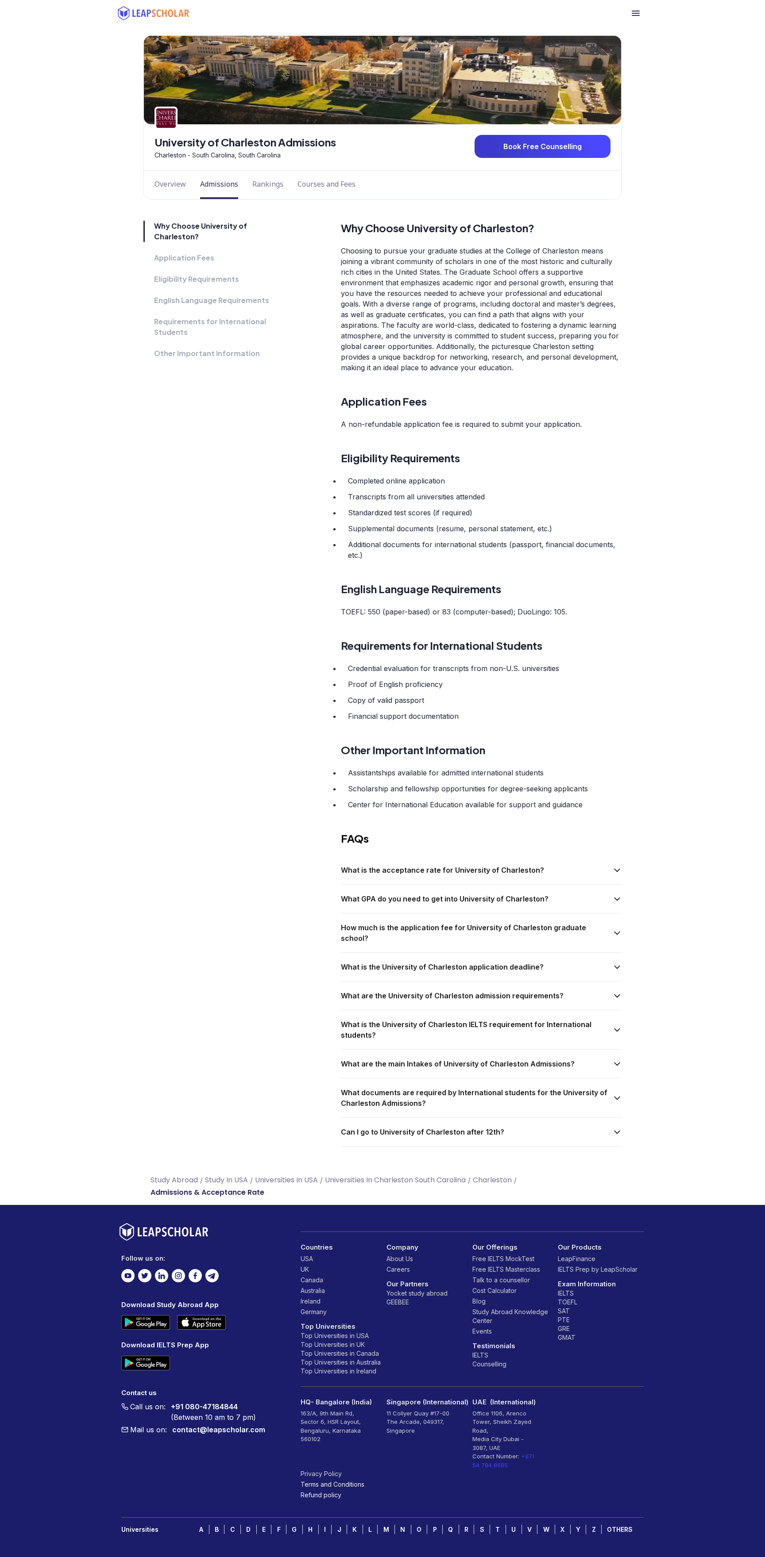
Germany (314, 1311)
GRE (564, 1328)
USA (307, 1258)
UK (305, 1269)
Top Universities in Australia (341, 1362)
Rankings (267, 184)
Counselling (489, 1364)
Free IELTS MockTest (503, 1258)
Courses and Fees (326, 184)
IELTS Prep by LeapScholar (598, 1269)
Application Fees (184, 257)
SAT (564, 1311)
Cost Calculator (494, 1290)
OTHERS (620, 1529)
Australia (313, 1290)
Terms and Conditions (332, 1484)
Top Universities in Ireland (338, 1371)
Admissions (219, 184)
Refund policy (321, 1495)
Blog (479, 1301)
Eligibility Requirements (196, 279)
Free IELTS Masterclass (506, 1269)
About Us (399, 1258)
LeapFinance (576, 1258)
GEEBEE (397, 1302)
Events (482, 1331)
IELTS (480, 1355)
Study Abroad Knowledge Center (510, 1316)
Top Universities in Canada (340, 1353)
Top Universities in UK (333, 1344)
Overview (170, 184)
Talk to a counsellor (501, 1280)
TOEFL (567, 1302)
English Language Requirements (211, 300)
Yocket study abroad (417, 1293)
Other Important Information (207, 353)
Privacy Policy (321, 1473)
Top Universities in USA (335, 1335)
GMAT (567, 1337)
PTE (564, 1319)
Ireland (311, 1301)
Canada (312, 1280)
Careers (398, 1269)
